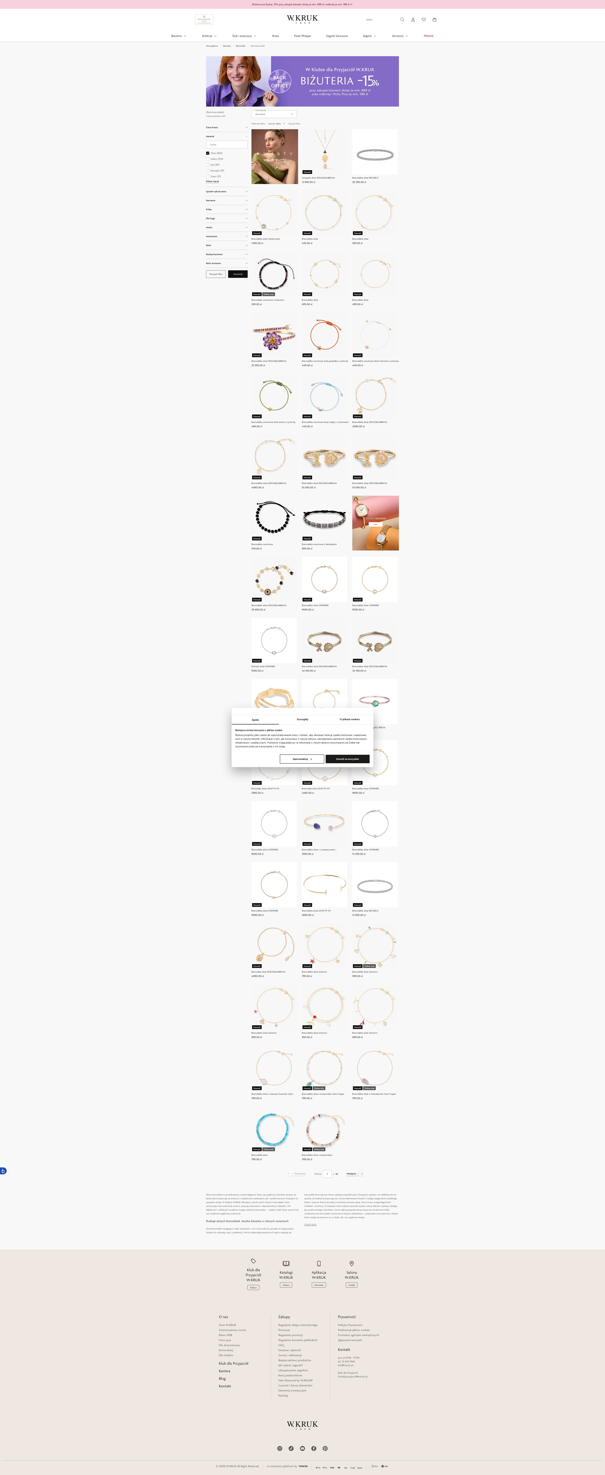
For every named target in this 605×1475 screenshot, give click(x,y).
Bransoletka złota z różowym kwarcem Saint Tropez (272, 1094)
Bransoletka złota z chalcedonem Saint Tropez (374, 1093)
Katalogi (283, 1395)
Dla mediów (226, 1355)
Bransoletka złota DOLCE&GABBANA (268, 361)
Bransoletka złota (310, 238)
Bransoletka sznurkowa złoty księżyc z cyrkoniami (325, 422)
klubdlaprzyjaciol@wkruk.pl (353, 1376)
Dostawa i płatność (289, 1350)
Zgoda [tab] (255, 719)
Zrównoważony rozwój (232, 1330)
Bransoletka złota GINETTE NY (316, 910)
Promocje (284, 1330)
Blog (222, 1378)
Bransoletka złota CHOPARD (315, 605)
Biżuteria (227, 46)
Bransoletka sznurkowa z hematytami (319, 544)
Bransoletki (240, 46)
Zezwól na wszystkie (347, 758)
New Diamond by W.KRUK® (295, 1380)
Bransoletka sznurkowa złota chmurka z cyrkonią (375, 361)
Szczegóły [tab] (302, 719)
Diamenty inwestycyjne (292, 1390)
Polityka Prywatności (350, 1325)
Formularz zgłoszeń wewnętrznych (358, 1335)
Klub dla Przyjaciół (233, 1363)
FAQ (281, 1345)
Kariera (224, 1371)
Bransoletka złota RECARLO (365, 177)
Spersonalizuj (300, 758)
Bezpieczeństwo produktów (294, 1360)
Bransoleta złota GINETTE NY (265, 788)
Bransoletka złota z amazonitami (317, 1155)
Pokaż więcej (212, 181)
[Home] (302, 19)
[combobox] (274, 114)
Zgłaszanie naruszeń (350, 1340)
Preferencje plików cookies (354, 1330)
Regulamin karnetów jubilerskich (297, 1340)
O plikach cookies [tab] (350, 719)
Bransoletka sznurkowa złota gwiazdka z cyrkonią (325, 361)
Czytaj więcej (310, 1224)
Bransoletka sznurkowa (262, 544)
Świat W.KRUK (227, 1325)
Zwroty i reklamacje (290, 1355)
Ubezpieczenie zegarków (293, 1370)
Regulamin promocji (290, 1335)
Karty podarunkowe (290, 1375)
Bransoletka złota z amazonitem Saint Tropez (323, 1093)
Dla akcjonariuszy (229, 1345)
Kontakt (225, 1386)
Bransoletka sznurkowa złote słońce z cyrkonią (273, 422)
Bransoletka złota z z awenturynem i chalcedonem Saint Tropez (319, 849)
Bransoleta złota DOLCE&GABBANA (268, 971)
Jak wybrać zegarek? (290, 1365)
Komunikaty (226, 1350)
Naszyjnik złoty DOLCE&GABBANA (318, 177)
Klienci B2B (225, 1335)
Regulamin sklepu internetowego (298, 1325)
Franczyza (225, 1340)
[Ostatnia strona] (362, 1174)
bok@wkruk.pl (345, 1365)
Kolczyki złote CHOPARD (263, 666)
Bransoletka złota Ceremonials (265, 238)
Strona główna (212, 46)
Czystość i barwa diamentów (295, 1385)
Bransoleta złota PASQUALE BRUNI (368, 727)
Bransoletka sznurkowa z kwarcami (267, 299)
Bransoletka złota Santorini (314, 971)
